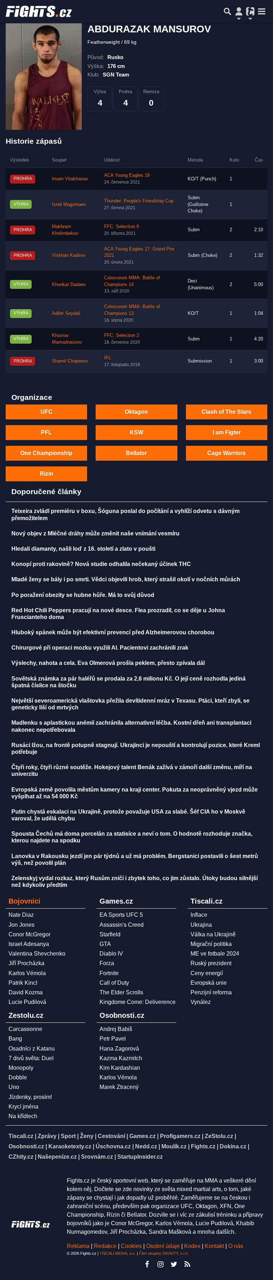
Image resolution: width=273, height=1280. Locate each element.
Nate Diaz (21, 915)
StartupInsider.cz (140, 1157)
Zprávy (47, 1136)
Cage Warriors (226, 453)
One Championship (46, 453)
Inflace (199, 915)
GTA (105, 944)
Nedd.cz (146, 1146)
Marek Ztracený (119, 1087)
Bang (15, 1039)
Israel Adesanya (29, 944)
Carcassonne (25, 1029)
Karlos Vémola (27, 973)
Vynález (201, 1002)
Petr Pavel (113, 1039)
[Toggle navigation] (261, 11)
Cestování (111, 1136)
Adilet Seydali (66, 313)
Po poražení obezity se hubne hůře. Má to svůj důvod (82, 595)
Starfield (110, 934)
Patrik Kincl (23, 983)
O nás (235, 1246)
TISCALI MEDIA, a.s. (118, 1253)
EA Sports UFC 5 (121, 915)
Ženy (86, 1136)
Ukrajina (201, 925)
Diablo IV (111, 954)
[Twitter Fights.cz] (173, 1264)
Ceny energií (207, 973)
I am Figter (227, 432)
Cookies (131, 1246)
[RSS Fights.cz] (187, 1264)
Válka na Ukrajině (213, 934)
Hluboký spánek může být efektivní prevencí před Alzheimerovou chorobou (112, 632)
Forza (107, 963)
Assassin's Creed (122, 925)
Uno (14, 1087)
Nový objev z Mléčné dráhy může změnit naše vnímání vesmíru (95, 533)
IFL (107, 357)
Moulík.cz (174, 1146)
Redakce (105, 1246)
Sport (68, 1136)
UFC (47, 412)
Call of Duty (114, 983)
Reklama (78, 1246)
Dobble (18, 1077)
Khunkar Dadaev (69, 284)
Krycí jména (23, 1107)
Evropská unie (209, 983)
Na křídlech (23, 1116)
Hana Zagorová (119, 1049)
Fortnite (109, 973)
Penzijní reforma (211, 992)
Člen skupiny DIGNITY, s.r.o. (164, 1253)
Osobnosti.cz (26, 1146)
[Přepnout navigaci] (239, 11)
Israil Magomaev (69, 204)
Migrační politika (211, 944)
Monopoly (21, 1068)
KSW (136, 432)
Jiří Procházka (26, 963)
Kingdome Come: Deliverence (138, 1002)
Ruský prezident (211, 963)
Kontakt (215, 1246)
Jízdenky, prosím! (30, 1097)
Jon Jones (21, 925)
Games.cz (142, 1136)
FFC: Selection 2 (121, 335)
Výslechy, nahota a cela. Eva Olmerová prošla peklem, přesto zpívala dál (108, 663)
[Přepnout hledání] (227, 11)
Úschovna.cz (113, 1146)
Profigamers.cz (180, 1136)
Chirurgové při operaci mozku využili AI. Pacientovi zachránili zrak (99, 648)
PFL (46, 432)
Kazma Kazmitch (121, 1058)
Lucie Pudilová (27, 1002)
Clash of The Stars (226, 412)
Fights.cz (203, 1146)
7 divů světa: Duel (31, 1058)
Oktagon (136, 412)
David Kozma (26, 992)
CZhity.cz (21, 1157)
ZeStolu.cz (219, 1136)
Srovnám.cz (97, 1157)
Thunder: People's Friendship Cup (138, 201)
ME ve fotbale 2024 (215, 954)
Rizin (46, 474)
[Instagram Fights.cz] (160, 1264)
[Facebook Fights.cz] (146, 1264)
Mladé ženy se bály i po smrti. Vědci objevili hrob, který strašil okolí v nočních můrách (125, 579)
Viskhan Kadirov (69, 255)
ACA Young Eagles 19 (127, 175)
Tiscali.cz (21, 1136)
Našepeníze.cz (57, 1157)
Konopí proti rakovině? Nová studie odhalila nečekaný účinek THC (101, 564)
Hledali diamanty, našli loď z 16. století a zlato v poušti (83, 549)
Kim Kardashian (120, 1068)
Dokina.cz (233, 1146)
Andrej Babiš (116, 1029)
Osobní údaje (163, 1246)
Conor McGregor (29, 934)
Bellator (136, 453)
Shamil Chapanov (70, 361)
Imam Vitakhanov (70, 178)
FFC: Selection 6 (121, 226)
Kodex (193, 1246)
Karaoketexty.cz (69, 1146)
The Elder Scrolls (121, 992)
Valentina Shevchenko (37, 954)
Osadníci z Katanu (32, 1049)
